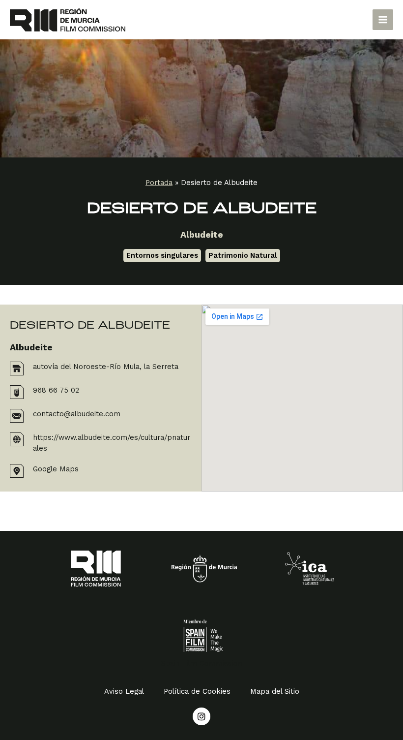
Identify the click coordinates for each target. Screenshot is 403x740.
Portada (159, 182)
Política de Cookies (197, 691)
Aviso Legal (124, 691)
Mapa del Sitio (274, 691)
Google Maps (56, 468)
